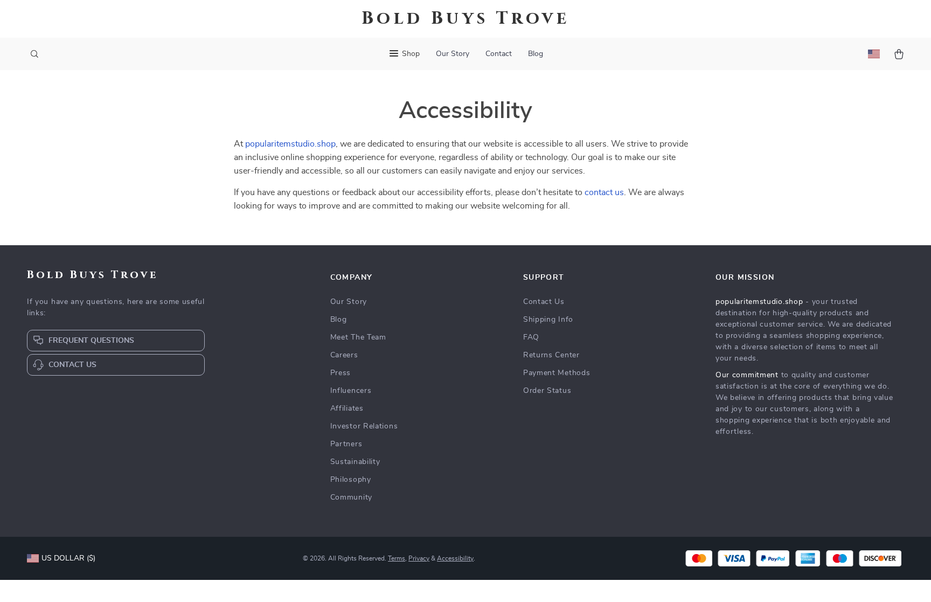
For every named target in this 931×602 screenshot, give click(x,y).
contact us (604, 192)
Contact (498, 54)
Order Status (547, 391)
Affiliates (347, 408)
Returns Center (551, 355)
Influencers (351, 391)
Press (340, 373)
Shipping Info (548, 319)
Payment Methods (556, 373)
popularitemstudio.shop (290, 144)
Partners (346, 444)
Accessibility (455, 558)
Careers (344, 355)
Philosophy (350, 479)
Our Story (452, 54)
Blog (535, 54)
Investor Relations (364, 426)
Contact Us (544, 302)
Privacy (418, 558)
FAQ (531, 337)
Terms (396, 558)
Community (351, 497)
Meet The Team (358, 337)
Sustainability (355, 462)
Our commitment (747, 375)
